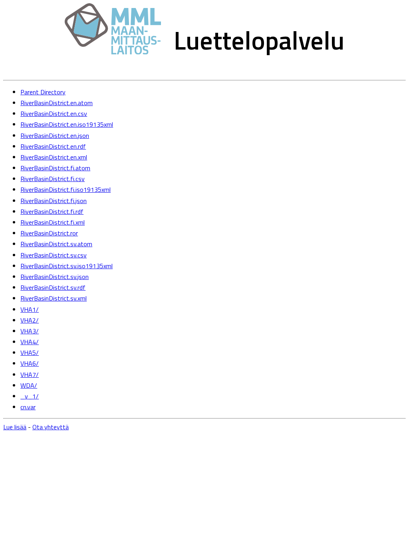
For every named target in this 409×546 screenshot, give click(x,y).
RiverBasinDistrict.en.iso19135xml (66, 124)
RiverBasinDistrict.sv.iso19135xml (66, 266)
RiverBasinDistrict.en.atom (56, 103)
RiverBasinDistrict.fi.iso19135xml (65, 189)
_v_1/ (29, 396)
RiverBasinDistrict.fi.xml (52, 222)
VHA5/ (29, 352)
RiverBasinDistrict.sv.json (54, 276)
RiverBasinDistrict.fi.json (53, 200)
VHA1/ (29, 309)
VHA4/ (29, 342)
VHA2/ (29, 320)
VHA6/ (29, 363)
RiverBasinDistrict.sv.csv (53, 255)
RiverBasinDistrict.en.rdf (53, 146)
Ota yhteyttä (50, 427)
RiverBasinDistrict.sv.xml (53, 298)
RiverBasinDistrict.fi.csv (52, 178)
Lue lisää (14, 427)
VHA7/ (29, 374)
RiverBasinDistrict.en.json (54, 135)
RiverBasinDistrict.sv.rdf (52, 287)
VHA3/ (29, 331)
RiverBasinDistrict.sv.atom (56, 244)
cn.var (28, 407)
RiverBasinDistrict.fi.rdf (51, 211)
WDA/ (28, 385)
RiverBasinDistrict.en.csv (53, 113)
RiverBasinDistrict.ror (49, 233)
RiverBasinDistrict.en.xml (53, 157)
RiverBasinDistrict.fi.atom (55, 168)
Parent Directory (43, 92)
